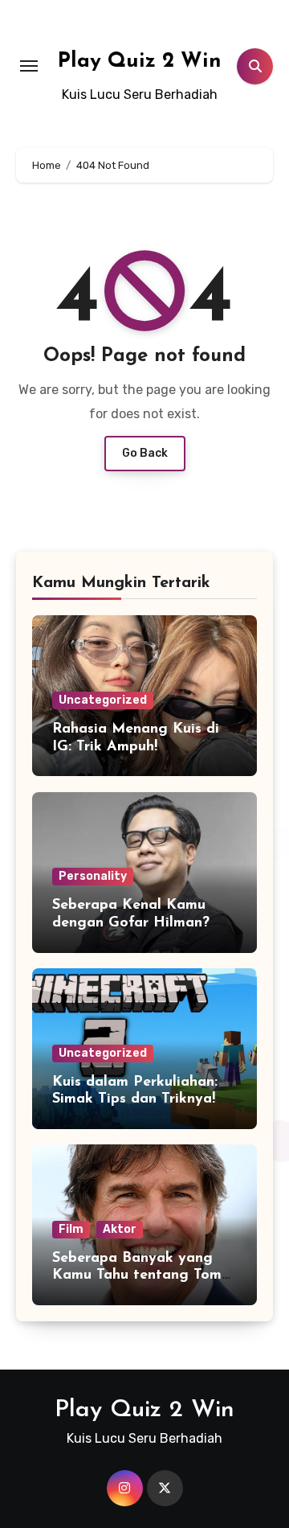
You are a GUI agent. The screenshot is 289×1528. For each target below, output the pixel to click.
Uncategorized (103, 700)
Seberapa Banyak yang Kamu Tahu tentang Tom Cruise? (137, 1275)
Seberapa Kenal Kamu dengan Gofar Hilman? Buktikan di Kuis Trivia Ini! (142, 922)
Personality (93, 876)
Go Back (145, 453)
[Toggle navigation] (29, 66)
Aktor (119, 1229)
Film (71, 1229)
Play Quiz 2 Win (140, 61)
